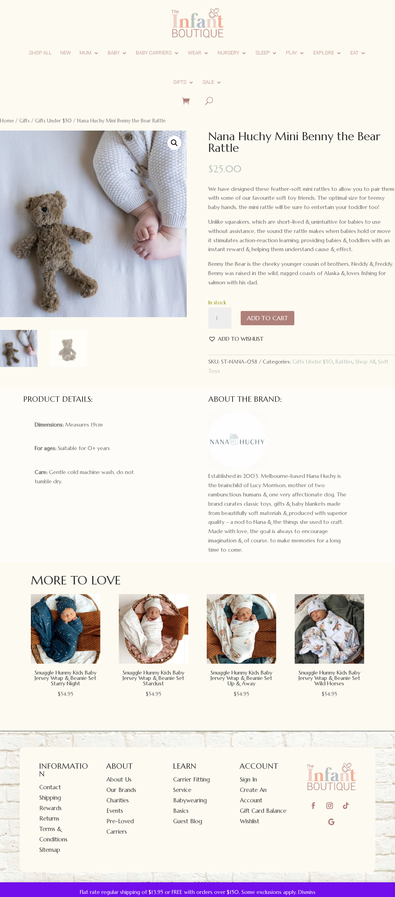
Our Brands (121, 789)
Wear (194, 53)
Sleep (262, 53)
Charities (117, 800)
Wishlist (249, 821)
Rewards (50, 808)
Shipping (50, 797)
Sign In (248, 779)
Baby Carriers (154, 53)
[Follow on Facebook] (313, 805)
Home (7, 120)
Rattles (344, 361)
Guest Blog (187, 821)
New (65, 53)
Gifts (179, 82)
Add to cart (267, 318)
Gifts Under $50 (53, 120)
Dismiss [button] (307, 892)
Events (114, 810)
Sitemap (49, 849)
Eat (354, 53)
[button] (174, 143)
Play (291, 53)
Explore (323, 53)
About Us (119, 779)
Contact (50, 787)
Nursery (228, 53)
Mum (85, 53)
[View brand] (237, 467)
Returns (49, 818)
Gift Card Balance (263, 810)
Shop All (40, 53)
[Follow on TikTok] (346, 805)
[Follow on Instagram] (329, 805)
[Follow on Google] (331, 822)
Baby (114, 53)
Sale (208, 82)
